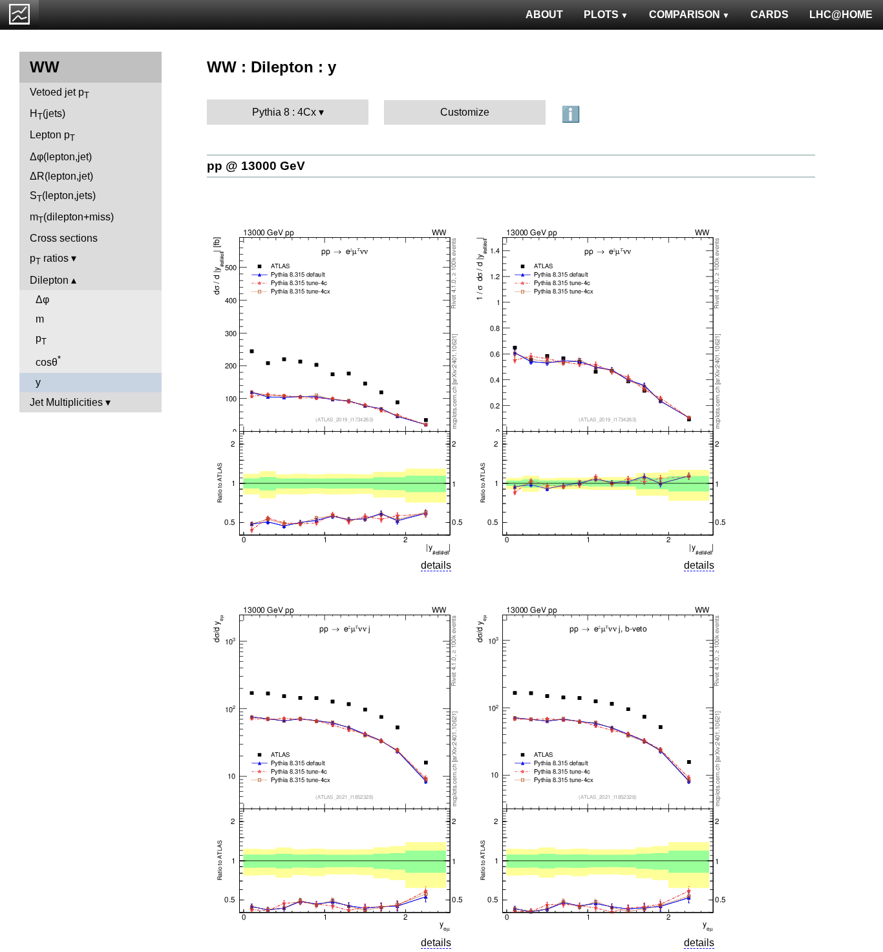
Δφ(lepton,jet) (61, 156)
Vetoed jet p (59, 93)
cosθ (48, 361)
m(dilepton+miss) (72, 218)
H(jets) (47, 115)
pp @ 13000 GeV (256, 166)
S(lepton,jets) (63, 197)
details (436, 565)
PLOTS (601, 14)
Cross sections (64, 238)
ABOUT (544, 14)
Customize (464, 112)
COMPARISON (684, 14)
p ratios (49, 259)
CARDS (769, 14)
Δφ (42, 299)
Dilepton (49, 280)
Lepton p (52, 136)
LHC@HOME (841, 14)
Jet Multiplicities (66, 402)
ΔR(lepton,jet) (61, 176)
